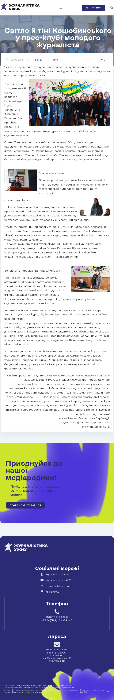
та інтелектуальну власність (29, 692)
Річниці (38, 59)
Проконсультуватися (25, 505)
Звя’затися (93, 8)
